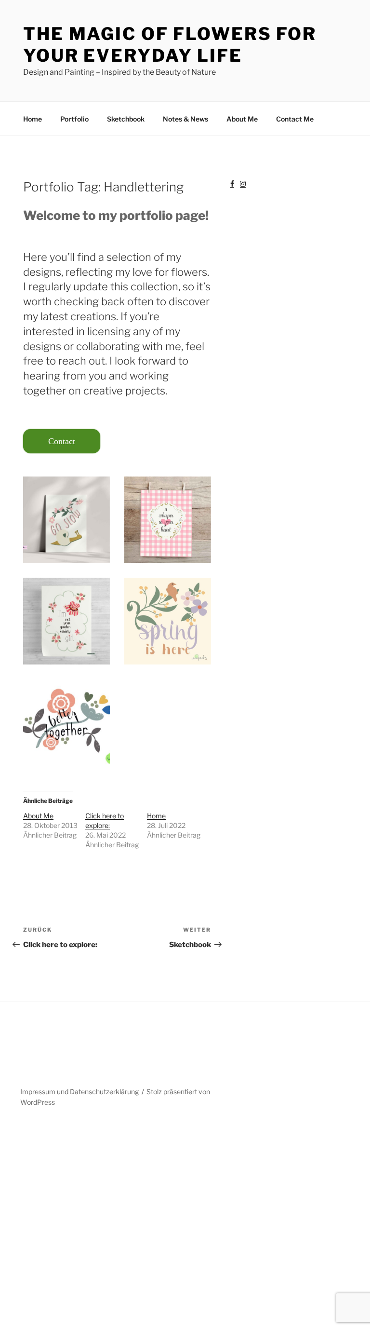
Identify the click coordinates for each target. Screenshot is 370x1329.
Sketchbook (126, 119)
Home (32, 119)
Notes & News (185, 119)
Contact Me (295, 119)
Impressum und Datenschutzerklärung (79, 1091)
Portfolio (74, 119)
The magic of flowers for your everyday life (170, 44)
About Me (242, 119)
